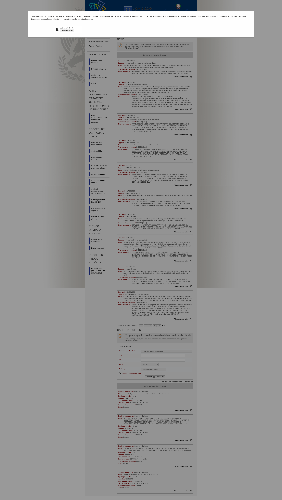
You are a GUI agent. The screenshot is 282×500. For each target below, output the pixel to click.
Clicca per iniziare (67, 30)
